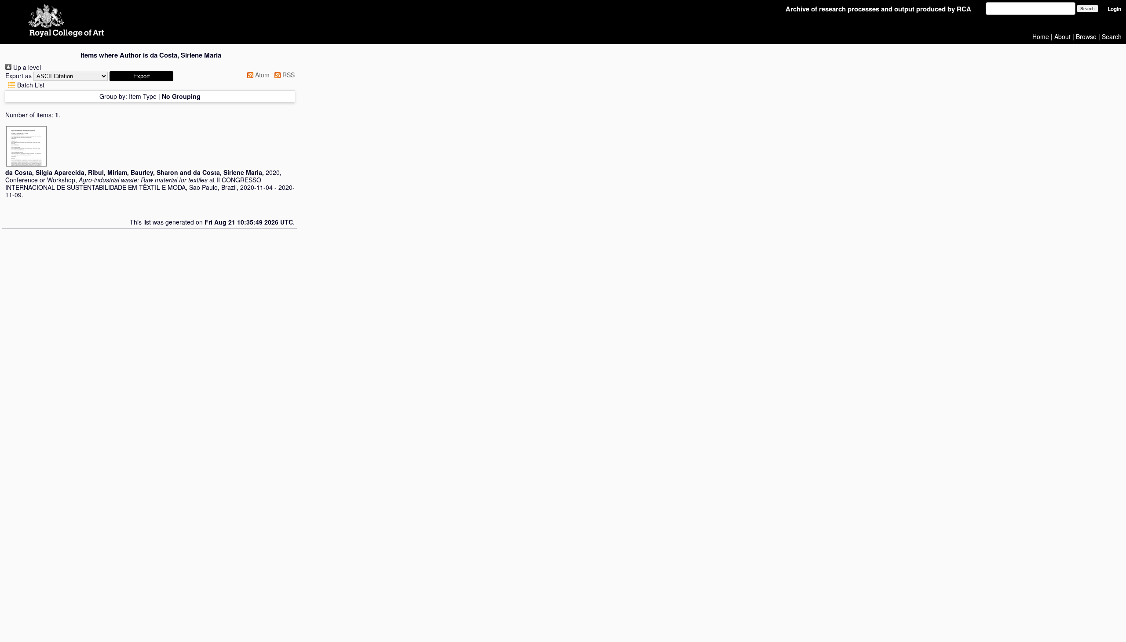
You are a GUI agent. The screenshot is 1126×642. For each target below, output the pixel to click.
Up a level (26, 67)
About (1062, 36)
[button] (141, 76)
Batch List (29, 84)
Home (1040, 36)
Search (1112, 36)
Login (1114, 9)
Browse (1086, 36)
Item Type (143, 96)
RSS (288, 74)
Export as (18, 75)
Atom (261, 74)
